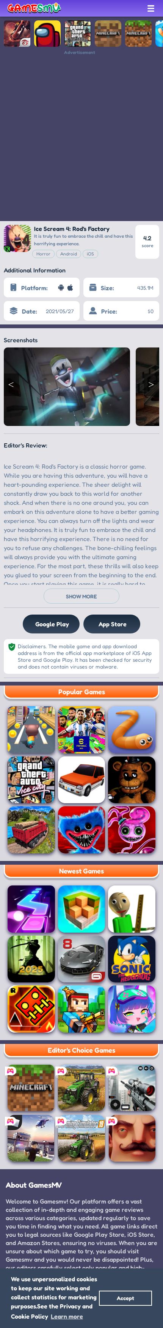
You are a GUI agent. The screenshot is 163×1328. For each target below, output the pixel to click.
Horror (43, 254)
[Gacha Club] (131, 1009)
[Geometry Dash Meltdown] (31, 1009)
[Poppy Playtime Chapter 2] (131, 829)
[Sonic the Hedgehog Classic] (131, 959)
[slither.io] (131, 729)
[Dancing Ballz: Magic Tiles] (31, 909)
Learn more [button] (67, 1316)
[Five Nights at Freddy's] (131, 780)
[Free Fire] (17, 33)
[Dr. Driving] (81, 780)
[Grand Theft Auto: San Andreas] (77, 33)
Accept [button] (125, 1298)
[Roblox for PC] (31, 1138)
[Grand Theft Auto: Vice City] (31, 780)
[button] (11, 385)
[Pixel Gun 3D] (81, 1009)
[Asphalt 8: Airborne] (81, 959)
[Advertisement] (81, 136)
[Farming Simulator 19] (81, 1138)
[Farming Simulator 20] (81, 1088)
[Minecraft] (138, 33)
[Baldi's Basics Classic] (131, 909)
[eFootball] (81, 729)
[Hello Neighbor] (132, 1138)
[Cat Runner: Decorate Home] (31, 729)
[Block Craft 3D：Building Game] (81, 909)
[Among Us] (47, 33)
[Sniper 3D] (132, 1088)
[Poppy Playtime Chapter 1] (81, 829)
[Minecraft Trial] (108, 33)
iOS (90, 254)
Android (68, 254)
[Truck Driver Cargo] (31, 829)
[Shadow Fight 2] (31, 959)
